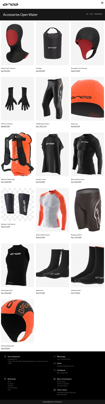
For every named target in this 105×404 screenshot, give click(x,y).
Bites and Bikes (62, 394)
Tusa (9, 390)
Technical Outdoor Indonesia (66, 392)
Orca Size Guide (62, 386)
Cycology (11, 383)
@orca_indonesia (62, 373)
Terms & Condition (63, 383)
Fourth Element (13, 388)
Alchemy (10, 386)
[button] (102, 2)
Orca (9, 381)
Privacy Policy (61, 381)
